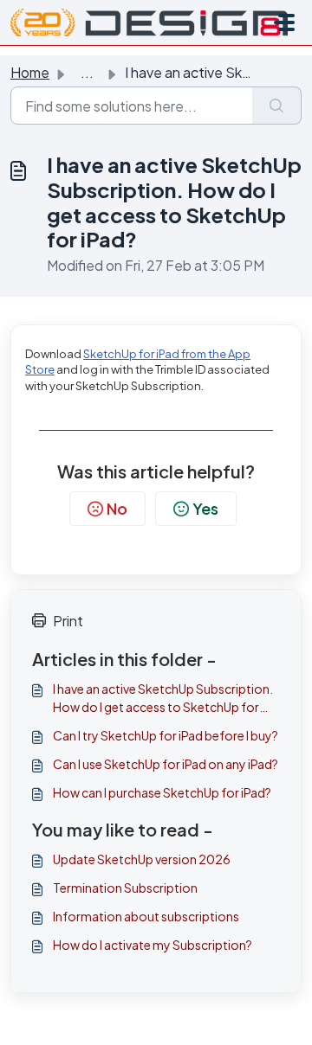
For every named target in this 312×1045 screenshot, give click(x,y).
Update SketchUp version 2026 (142, 859)
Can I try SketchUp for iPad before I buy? (165, 735)
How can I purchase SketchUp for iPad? (162, 792)
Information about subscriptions (146, 916)
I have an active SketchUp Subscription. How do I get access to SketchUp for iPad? (163, 698)
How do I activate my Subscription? (152, 944)
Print (68, 621)
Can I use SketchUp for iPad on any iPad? (165, 764)
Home (29, 72)
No (117, 508)
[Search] (277, 106)
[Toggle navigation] (284, 22)
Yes (205, 508)
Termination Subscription (125, 887)
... (87, 72)
